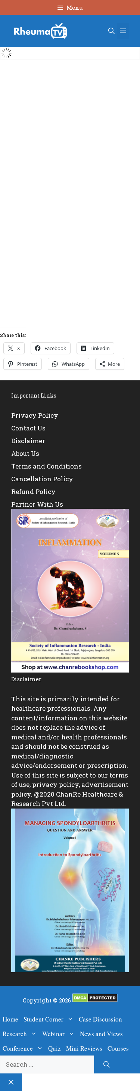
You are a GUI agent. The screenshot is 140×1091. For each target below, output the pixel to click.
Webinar (53, 1033)
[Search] (107, 1064)
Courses (118, 1048)
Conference (18, 1048)
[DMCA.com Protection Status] (95, 1000)
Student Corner (43, 1019)
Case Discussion (100, 1019)
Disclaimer (28, 440)
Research (15, 1033)
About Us (25, 453)
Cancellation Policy (42, 479)
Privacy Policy (34, 415)
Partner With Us (37, 504)
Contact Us (28, 428)
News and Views (101, 1033)
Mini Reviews (84, 1048)
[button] (111, 31)
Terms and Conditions (46, 466)
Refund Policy (33, 491)
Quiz (54, 1048)
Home (10, 1019)
